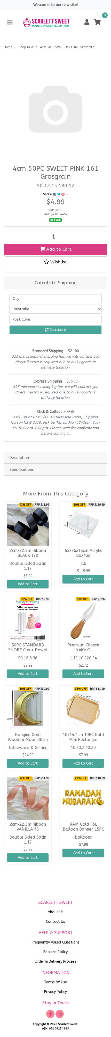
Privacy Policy (55, 992)
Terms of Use (55, 982)
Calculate (57, 330)
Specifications (22, 469)
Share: (48, 194)
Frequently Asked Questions (56, 942)
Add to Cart (58, 249)
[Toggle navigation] (10, 22)
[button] (87, 22)
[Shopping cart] (97, 22)
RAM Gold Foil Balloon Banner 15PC (83, 827)
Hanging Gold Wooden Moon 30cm (28, 737)
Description (19, 458)
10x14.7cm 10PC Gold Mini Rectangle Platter (83, 739)
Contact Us (55, 921)
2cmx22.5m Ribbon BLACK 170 (28, 553)
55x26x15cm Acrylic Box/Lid (83, 553)
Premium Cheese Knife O (83, 647)
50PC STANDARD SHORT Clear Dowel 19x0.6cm (27, 650)
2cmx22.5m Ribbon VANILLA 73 (28, 827)
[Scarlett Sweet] (46, 22)
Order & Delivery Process (55, 961)
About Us (56, 912)
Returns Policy (55, 952)
